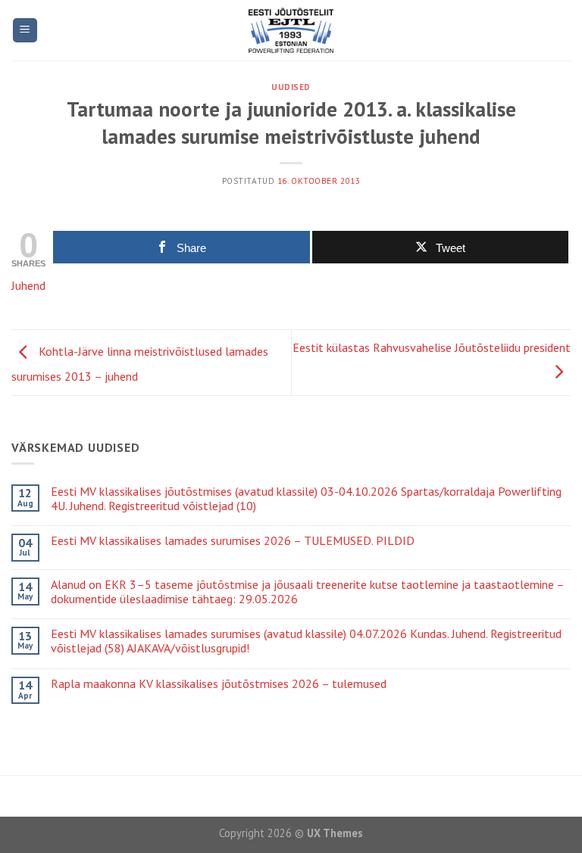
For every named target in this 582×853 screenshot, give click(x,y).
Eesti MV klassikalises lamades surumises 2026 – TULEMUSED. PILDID (233, 541)
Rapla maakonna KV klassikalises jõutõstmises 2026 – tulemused (218, 684)
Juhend (28, 285)
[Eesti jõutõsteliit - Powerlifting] (291, 30)
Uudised (291, 87)
